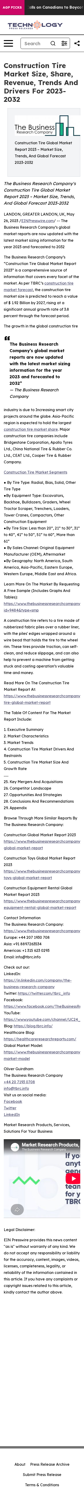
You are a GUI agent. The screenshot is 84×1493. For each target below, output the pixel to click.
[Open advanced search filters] (64, 43)
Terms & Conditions (42, 1485)
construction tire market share (31, 429)
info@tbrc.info (16, 1088)
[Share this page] (77, 43)
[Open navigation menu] (8, 43)
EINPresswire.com (37, 220)
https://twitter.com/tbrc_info (44, 993)
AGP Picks (12, 7)
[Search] (53, 43)
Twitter (10, 1108)
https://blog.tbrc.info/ (33, 1026)
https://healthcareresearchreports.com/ (40, 1039)
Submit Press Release (42, 1474)
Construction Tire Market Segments (35, 472)
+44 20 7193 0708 (19, 1082)
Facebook (13, 1101)
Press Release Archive (50, 1464)
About (19, 1464)
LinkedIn (12, 1114)
